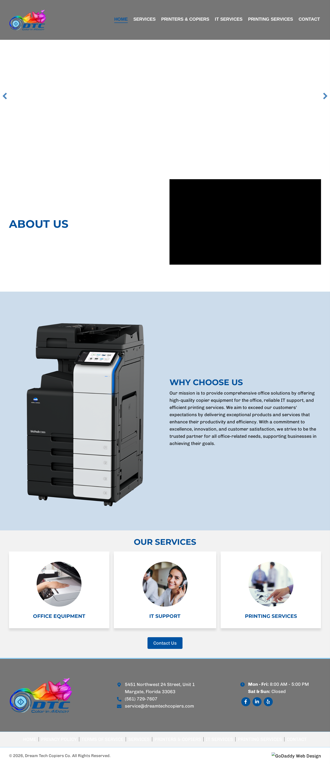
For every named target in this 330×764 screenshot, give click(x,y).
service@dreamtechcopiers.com (159, 706)
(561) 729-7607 (141, 698)
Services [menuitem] (139, 739)
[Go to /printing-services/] (271, 590)
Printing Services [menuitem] (260, 739)
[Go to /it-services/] (165, 590)
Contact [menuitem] (297, 739)
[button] (4, 96)
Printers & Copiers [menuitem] (177, 739)
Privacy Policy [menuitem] (59, 739)
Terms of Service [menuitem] (102, 739)
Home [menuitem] (29, 739)
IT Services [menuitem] (219, 739)
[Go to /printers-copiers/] (59, 590)
